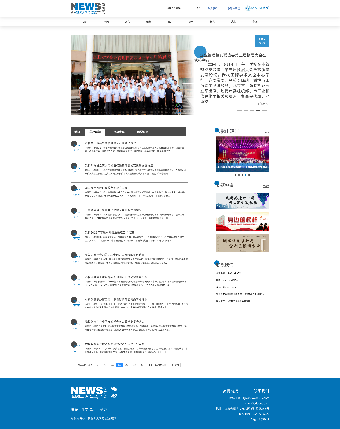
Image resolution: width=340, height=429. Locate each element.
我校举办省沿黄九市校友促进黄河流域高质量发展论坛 (119, 165)
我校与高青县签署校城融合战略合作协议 (110, 143)
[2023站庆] (242, 195)
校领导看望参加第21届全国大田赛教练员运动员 (114, 255)
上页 (90, 365)
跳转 (177, 365)
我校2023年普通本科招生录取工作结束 (109, 232)
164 (105, 365)
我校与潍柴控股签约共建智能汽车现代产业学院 (114, 344)
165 (112, 365)
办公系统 (212, 8)
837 (142, 365)
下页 (151, 365)
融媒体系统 (234, 8)
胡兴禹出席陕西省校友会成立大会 (106, 188)
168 (134, 365)
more (266, 132)
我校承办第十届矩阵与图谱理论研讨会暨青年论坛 (116, 277)
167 (126, 365)
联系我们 (261, 390)
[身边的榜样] (242, 215)
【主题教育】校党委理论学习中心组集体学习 (113, 210)
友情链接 (230, 390)
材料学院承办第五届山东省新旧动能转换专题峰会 (116, 299)
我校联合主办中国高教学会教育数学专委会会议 (114, 322)
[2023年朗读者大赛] (242, 236)
